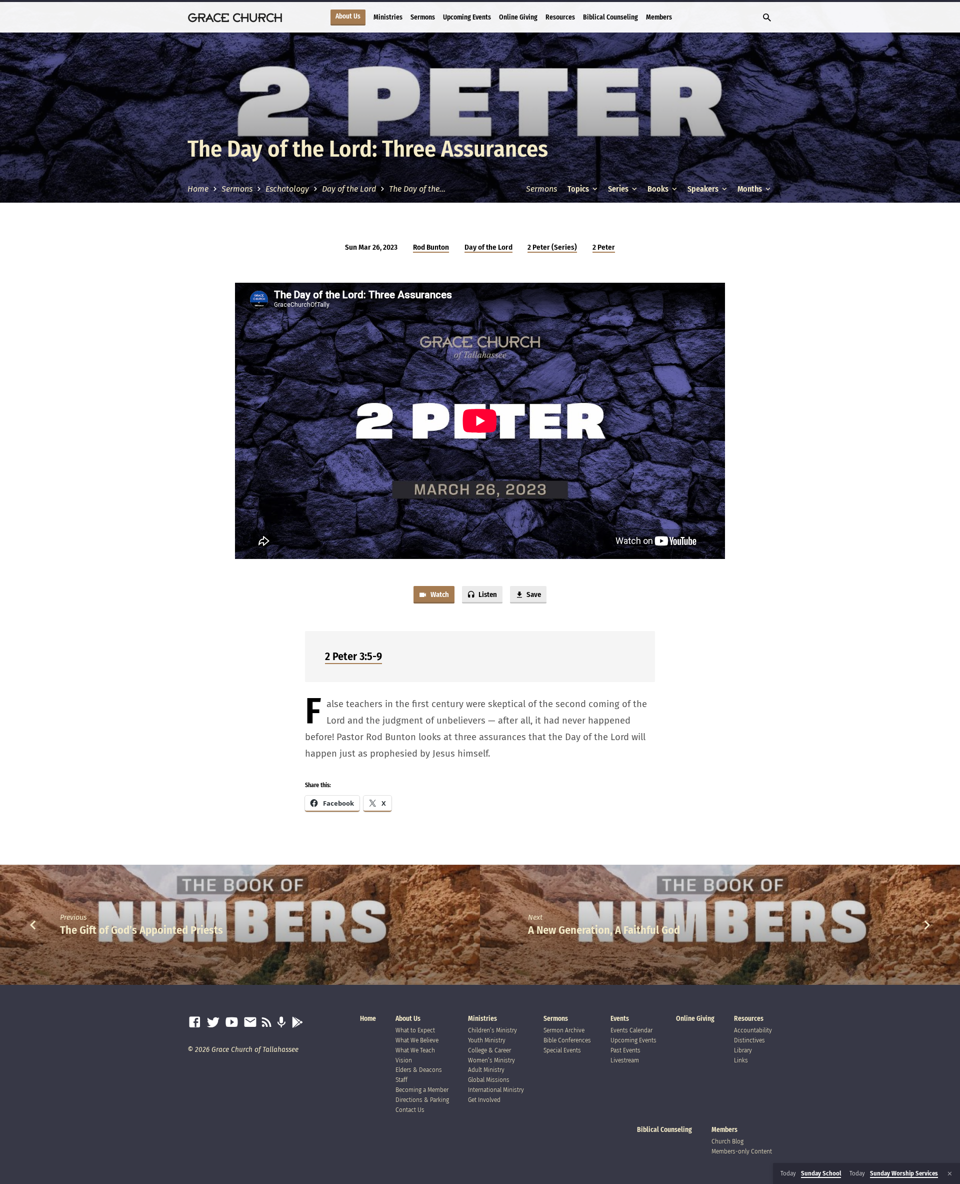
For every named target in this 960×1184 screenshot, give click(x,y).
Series (619, 189)
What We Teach (415, 1050)
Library (743, 1050)
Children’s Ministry (492, 1030)
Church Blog (728, 1141)
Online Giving (518, 17)
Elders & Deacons (419, 1069)
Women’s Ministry (491, 1060)
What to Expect (415, 1030)
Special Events (562, 1050)
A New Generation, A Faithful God (604, 930)
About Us (348, 17)
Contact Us (410, 1109)
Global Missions (489, 1079)
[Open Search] (767, 18)
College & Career (489, 1050)
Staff (402, 1079)
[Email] (250, 1022)
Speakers (704, 189)
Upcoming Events (467, 17)
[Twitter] (213, 1022)
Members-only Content (742, 1151)
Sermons (422, 17)
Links (741, 1060)
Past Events (625, 1050)
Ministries (388, 17)
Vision (404, 1060)
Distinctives (749, 1040)
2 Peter (603, 247)
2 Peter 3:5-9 (353, 656)
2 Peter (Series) (552, 247)
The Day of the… (417, 189)
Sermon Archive (564, 1030)
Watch (439, 594)
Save (533, 594)
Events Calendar (631, 1030)
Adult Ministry (486, 1069)
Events (619, 1018)
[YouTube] (231, 1022)
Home (198, 189)
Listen (487, 594)
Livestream (624, 1060)
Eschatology (287, 189)
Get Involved (484, 1099)
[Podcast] (281, 1022)
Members (659, 17)
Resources (560, 17)
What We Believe (417, 1040)
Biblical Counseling (610, 17)
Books (659, 189)
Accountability (753, 1030)
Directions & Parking (422, 1099)
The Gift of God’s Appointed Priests (141, 930)
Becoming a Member (422, 1089)
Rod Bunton (431, 247)
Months (751, 189)
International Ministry (496, 1089)
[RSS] (267, 1022)
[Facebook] (195, 1022)
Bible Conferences (567, 1040)
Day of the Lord (349, 189)
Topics (579, 189)
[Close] (949, 1173)
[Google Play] (297, 1022)
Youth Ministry (487, 1040)
